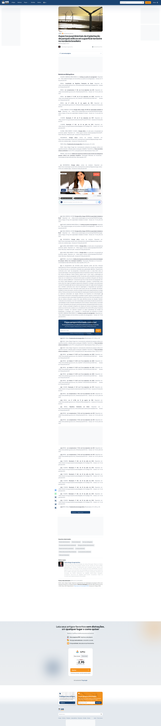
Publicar (148, 2)
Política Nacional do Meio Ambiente (67, 551)
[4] (61, 231)
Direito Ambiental (76, 542)
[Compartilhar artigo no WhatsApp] (55, 493)
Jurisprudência (74, 718)
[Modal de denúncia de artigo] (55, 504)
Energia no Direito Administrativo (86, 545)
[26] (61, 461)
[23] (61, 419)
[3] (61, 224)
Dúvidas (33, 2)
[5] (61, 239)
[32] (61, 500)
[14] (61, 361)
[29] (61, 480)
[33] (61, 507)
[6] (61, 246)
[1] (61, 165)
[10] (61, 338)
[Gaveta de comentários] (55, 500)
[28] (61, 474)
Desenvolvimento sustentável (66, 548)
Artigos (13, 2)
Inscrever (98, 330)
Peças (25, 2)
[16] (61, 374)
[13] (61, 354)
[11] (61, 341)
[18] (61, 387)
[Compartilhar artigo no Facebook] (55, 490)
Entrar (154, 2)
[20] (61, 400)
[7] (61, 252)
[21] (61, 406)
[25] (61, 454)
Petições (68, 718)
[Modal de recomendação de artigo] (55, 497)
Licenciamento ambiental (84, 551)
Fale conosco (100, 718)
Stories (39, 2)
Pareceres (80, 718)
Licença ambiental (80, 548)
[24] (61, 448)
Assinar (74, 670)
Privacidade (89, 333)
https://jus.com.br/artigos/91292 (81, 586)
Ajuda (95, 718)
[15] (61, 367)
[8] (61, 259)
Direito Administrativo (64, 542)
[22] (61, 413)
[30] (61, 487)
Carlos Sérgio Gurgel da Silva (72, 562)
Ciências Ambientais (64, 555)
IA (45, 2)
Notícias (20, 2)
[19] (61, 393)
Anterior (75, 512)
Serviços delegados (87, 542)
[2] (61, 216)
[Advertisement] (80, 603)
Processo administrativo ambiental (67, 545)
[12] (61, 348)
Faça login (84, 680)
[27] (61, 467)
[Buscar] (142, 2)
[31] (61, 493)
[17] (61, 380)
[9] (61, 265)
